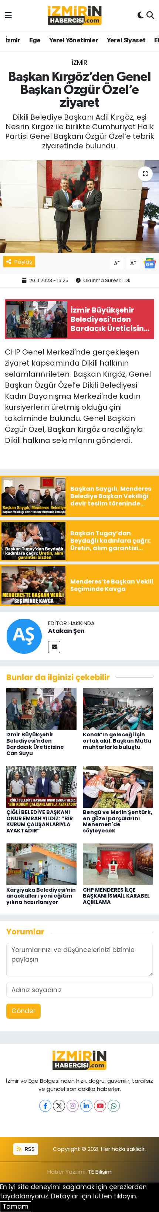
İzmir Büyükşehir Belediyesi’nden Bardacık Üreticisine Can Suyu (35, 744)
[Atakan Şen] (24, 635)
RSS (29, 1149)
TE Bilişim (100, 1172)
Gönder (23, 1011)
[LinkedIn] (86, 1106)
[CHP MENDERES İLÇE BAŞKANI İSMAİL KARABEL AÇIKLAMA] (118, 863)
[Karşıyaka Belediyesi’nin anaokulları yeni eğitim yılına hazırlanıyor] (41, 863)
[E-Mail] (54, 647)
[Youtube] (100, 1106)
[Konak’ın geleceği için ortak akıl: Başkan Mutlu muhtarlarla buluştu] (118, 708)
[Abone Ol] (149, 262)
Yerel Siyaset (126, 40)
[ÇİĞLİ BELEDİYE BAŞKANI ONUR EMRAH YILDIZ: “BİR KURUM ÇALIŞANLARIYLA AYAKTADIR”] (41, 786)
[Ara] (150, 15)
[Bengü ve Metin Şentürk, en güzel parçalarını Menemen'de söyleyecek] (118, 786)
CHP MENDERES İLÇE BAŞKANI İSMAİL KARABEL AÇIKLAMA (116, 896)
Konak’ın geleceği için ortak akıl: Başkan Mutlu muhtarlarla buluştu (117, 741)
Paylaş (23, 261)
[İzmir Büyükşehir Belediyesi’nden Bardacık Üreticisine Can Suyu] (41, 708)
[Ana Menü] (8, 15)
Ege (35, 40)
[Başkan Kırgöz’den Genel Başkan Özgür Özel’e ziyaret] (79, 206)
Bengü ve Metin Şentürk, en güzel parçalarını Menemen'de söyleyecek (117, 821)
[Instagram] (73, 1106)
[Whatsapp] (114, 1106)
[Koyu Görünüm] (140, 15)
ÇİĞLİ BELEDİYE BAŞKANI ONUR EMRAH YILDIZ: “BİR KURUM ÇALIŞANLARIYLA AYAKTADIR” (39, 821)
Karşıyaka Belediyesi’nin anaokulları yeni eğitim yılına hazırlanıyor (41, 896)
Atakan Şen (66, 631)
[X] (59, 1106)
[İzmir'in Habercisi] (74, 15)
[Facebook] (45, 1106)
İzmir (13, 40)
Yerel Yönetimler (73, 40)
